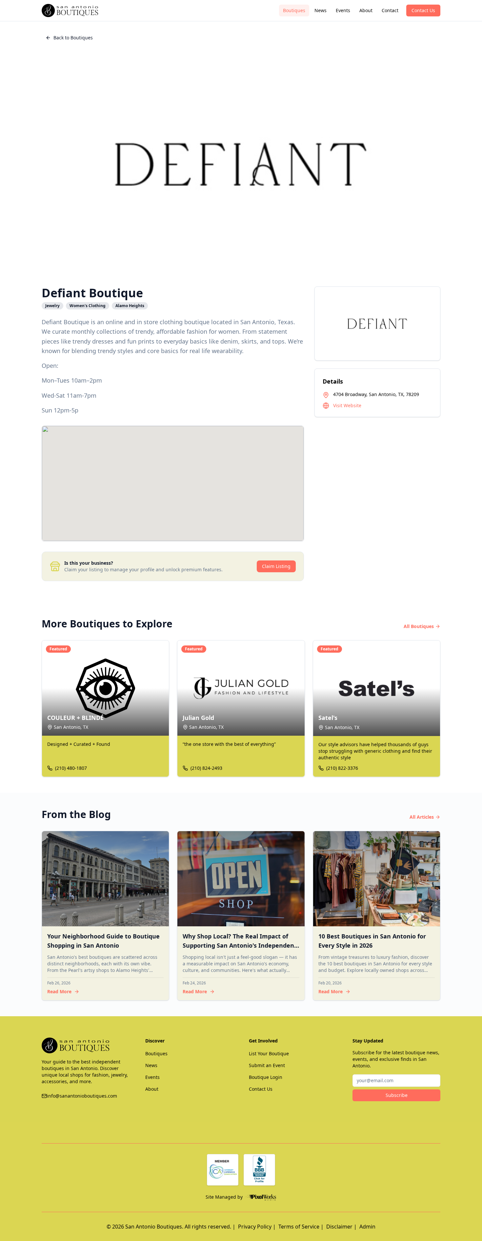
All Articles (422, 817)
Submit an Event (267, 1065)
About (365, 10)
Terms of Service (298, 1226)
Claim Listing (276, 566)
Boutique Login (265, 1077)
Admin (367, 1226)
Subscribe (397, 1095)
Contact (390, 10)
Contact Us (423, 10)
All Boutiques (419, 626)
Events (343, 10)
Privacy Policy (254, 1226)
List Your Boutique (269, 1053)
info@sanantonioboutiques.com (82, 1096)
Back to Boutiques (73, 37)
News (320, 10)
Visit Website (347, 405)
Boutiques (294, 10)
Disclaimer (339, 1226)
